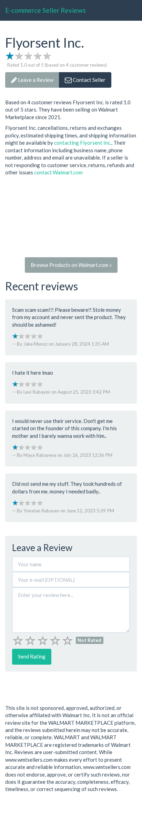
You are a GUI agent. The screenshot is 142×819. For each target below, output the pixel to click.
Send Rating (31, 656)
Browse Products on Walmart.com (71, 265)
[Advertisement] (71, 218)
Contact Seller (88, 80)
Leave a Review (35, 80)
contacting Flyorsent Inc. (82, 142)
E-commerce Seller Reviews (45, 10)
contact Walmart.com (58, 172)
